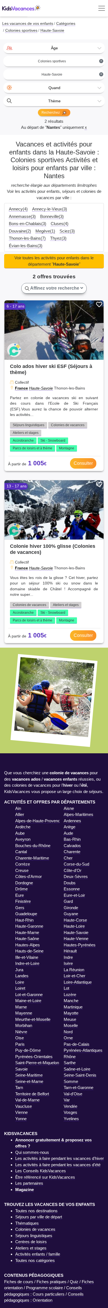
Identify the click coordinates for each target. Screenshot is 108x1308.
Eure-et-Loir (74, 895)
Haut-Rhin (24, 920)
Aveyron (22, 839)
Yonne (21, 1118)
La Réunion (74, 969)
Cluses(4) (59, 223)
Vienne (21, 1112)
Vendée (70, 1106)
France (21, 388)
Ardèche (22, 826)
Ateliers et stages (25, 433)
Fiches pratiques (51, 1281)
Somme (71, 1081)
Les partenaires (29, 1183)
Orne (68, 1037)
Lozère (70, 994)
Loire (19, 982)
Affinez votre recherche (54, 288)
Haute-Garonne (29, 926)
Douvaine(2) (20, 231)
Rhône (70, 1056)
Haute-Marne (27, 932)
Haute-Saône (27, 938)
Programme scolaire (44, 1287)
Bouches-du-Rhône (32, 845)
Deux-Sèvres (76, 876)
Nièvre (21, 1031)
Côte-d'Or (72, 870)
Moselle (71, 1025)
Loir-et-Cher (74, 975)
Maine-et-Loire (28, 1000)
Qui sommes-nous (32, 1152)
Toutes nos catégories (35, 1260)
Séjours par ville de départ (38, 1216)
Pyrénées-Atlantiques (83, 1050)
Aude (68, 833)
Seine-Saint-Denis (80, 1075)
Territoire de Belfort (32, 1093)
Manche (71, 1000)
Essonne (72, 889)
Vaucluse (23, 1106)
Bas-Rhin (72, 839)
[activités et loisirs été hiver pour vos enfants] (21, 8)
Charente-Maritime (32, 858)
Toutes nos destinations (36, 1210)
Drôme (21, 889)
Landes (22, 975)
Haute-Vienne (76, 938)
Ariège (69, 826)
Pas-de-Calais (76, 1044)
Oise (19, 1037)
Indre (68, 957)
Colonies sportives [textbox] (70, 61)
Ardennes (72, 820)
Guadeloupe (26, 913)
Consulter (83, 463)
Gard (68, 901)
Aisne (69, 808)
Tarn (19, 1087)
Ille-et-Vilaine (26, 957)
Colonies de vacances (67, 425)
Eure (19, 895)
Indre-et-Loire (27, 963)
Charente (72, 851)
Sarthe (70, 1062)
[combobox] (54, 48)
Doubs (70, 882)
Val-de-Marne (27, 1100)
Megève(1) (45, 231)
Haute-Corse (75, 920)
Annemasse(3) (22, 216)
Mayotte (71, 1013)
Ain (18, 808)
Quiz (74, 1281)
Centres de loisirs (31, 1241)
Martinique (73, 1007)
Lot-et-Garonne (29, 994)
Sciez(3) (67, 231)
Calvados (72, 845)
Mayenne (23, 1013)
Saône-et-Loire (77, 1069)
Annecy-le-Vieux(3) (49, 209)
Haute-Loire (74, 926)
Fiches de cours (18, 1281)
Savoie (21, 1069)
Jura (19, 969)
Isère (68, 963)
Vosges (70, 1112)
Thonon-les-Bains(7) (27, 238)
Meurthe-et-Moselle (32, 1019)
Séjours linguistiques (28, 425)
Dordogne (24, 882)
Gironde (71, 907)
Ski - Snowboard (52, 440)
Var (67, 1100)
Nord (68, 1031)
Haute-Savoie (41, 388)
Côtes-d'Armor (28, 876)
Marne (21, 1007)
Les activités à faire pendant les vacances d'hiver (59, 1158)
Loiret (20, 988)
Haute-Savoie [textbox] (72, 74)
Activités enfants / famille (37, 1254)
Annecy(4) (18, 209)
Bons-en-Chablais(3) (27, 223)
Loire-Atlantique (78, 982)
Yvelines (71, 1118)
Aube (20, 833)
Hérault (70, 951)
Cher (68, 858)
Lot (66, 988)
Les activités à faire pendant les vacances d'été (58, 1164)
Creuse (22, 870)
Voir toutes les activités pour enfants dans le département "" (54, 260)
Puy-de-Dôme (28, 1050)
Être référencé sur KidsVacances (45, 1177)
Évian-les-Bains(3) (25, 245)
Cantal (21, 851)
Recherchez (51, 112)
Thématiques (27, 1223)
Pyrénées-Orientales (34, 1056)
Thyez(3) (58, 238)
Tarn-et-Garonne (78, 1087)
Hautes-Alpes (27, 945)
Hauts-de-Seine (29, 951)
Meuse (70, 1019)
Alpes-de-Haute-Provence (38, 820)
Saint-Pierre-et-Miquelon (37, 1062)
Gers (19, 907)
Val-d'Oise (73, 1093)
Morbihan (23, 1025)
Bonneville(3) (52, 216)
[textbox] (54, 48)
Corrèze (22, 864)
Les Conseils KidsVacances (40, 1170)
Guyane (71, 913)
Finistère (23, 901)
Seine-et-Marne (29, 1081)
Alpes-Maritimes (78, 814)
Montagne (66, 448)
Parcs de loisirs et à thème (32, 448)
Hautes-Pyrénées (80, 945)
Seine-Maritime (29, 1075)
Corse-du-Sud (76, 864)
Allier (19, 814)
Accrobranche (23, 440)
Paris (20, 1044)
